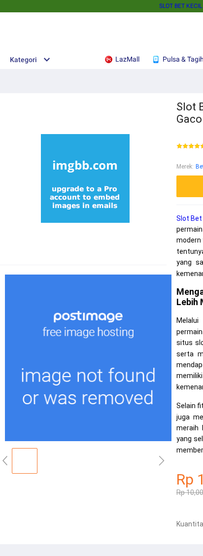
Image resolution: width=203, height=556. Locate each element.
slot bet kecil (180, 5)
